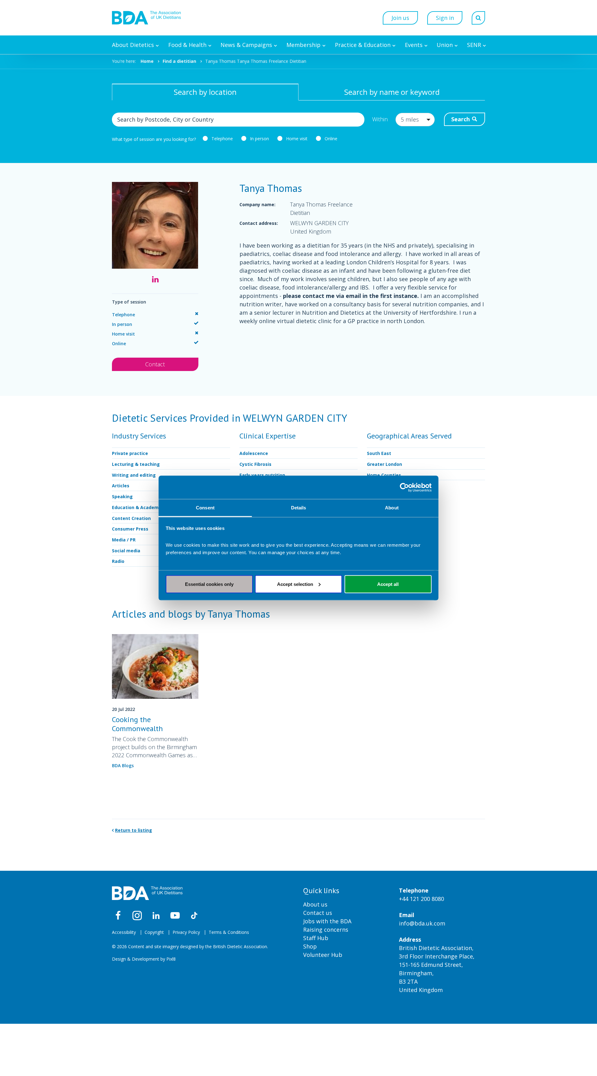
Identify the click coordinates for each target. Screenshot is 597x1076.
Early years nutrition (262, 475)
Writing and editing (134, 475)
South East (379, 453)
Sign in (445, 17)
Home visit (297, 138)
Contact (155, 364)
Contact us (317, 912)
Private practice (130, 453)
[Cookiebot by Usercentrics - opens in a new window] (404, 487)
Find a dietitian (179, 61)
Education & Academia (137, 507)
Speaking (122, 496)
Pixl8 (171, 959)
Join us (400, 17)
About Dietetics (133, 45)
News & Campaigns (246, 45)
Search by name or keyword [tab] (392, 92)
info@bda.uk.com (422, 923)
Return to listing (133, 830)
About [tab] (392, 507)
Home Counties (384, 475)
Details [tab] (298, 507)
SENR (474, 45)
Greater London (384, 464)
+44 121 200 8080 (421, 898)
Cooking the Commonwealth (137, 724)
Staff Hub (315, 938)
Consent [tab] (205, 507)
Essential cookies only (209, 584)
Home (147, 61)
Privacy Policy (186, 932)
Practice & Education (363, 45)
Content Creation (131, 518)
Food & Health (187, 45)
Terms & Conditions (229, 932)
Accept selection (295, 584)
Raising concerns (325, 929)
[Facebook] (118, 915)
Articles (120, 486)
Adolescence (253, 453)
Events (414, 45)
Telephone (222, 138)
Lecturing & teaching (136, 464)
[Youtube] (175, 915)
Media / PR (124, 540)
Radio (118, 561)
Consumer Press (130, 529)
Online (331, 138)
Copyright (154, 932)
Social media (126, 551)
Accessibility (124, 932)
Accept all (388, 584)
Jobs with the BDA (327, 921)
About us (315, 904)
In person (259, 138)
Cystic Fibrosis (255, 464)
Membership (303, 45)
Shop (310, 946)
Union (445, 45)
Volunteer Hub (322, 954)
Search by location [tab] (205, 92)
